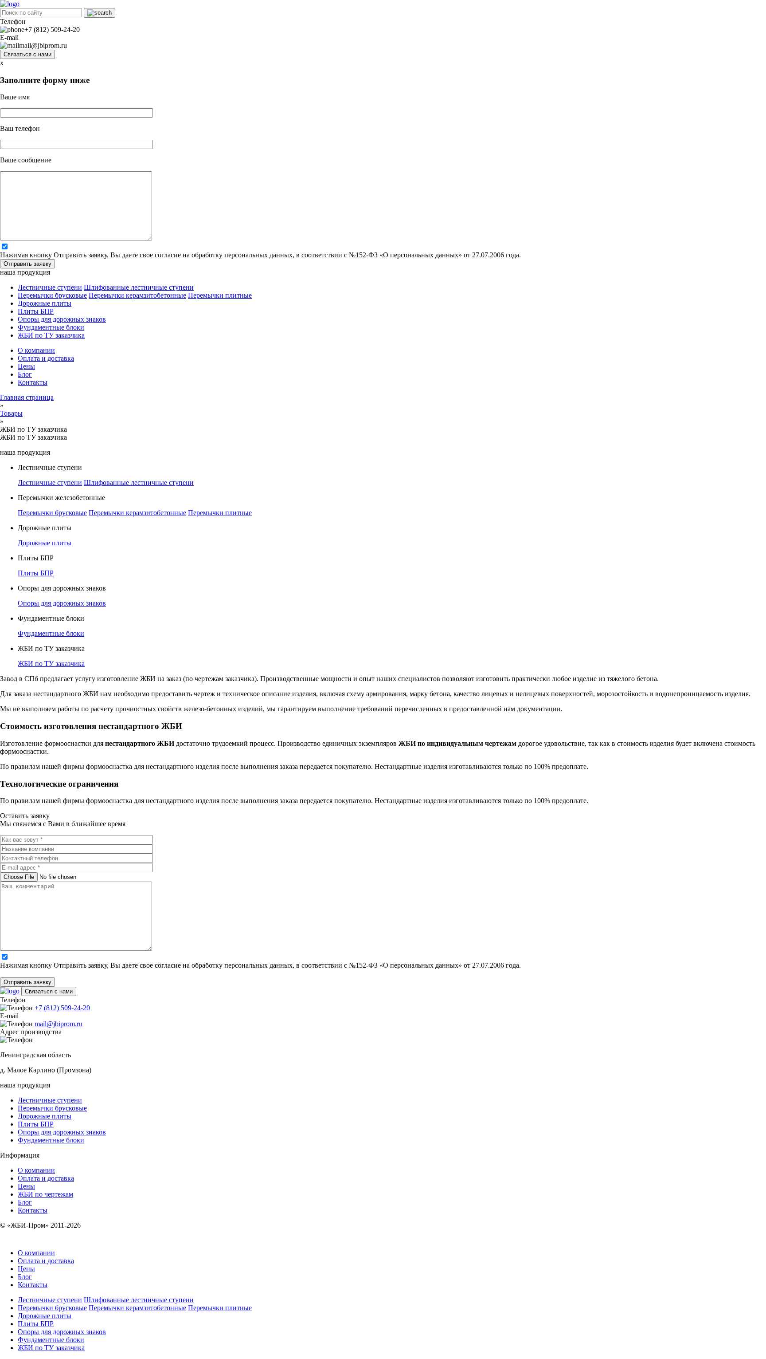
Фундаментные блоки (51, 327)
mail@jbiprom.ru (58, 1024)
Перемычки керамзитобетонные (137, 295)
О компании (36, 350)
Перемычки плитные (220, 295)
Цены (26, 366)
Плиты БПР (36, 311)
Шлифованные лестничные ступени (139, 287)
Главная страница (27, 397)
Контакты (32, 382)
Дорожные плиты (44, 303)
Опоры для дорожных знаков (62, 319)
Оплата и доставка (46, 358)
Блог (25, 374)
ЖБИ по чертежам (45, 1194)
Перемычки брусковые (52, 295)
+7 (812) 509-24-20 (62, 1008)
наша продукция (25, 272)
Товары (11, 413)
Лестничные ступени (50, 287)
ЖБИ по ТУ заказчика (51, 335)
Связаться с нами (27, 54)
